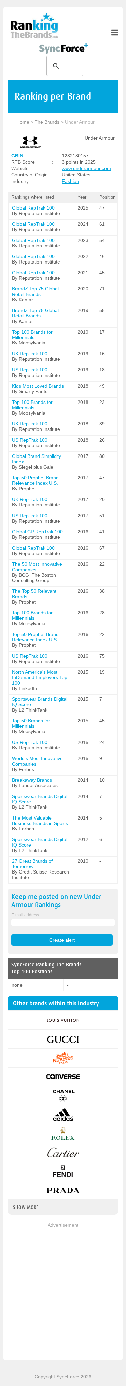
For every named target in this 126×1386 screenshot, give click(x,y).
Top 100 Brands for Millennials (32, 334)
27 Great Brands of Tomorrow (32, 863)
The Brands (47, 122)
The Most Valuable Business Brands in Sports (40, 820)
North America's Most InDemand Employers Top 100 (39, 677)
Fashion (70, 181)
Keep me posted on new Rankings (56, 901)
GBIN (17, 155)
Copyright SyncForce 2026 (63, 1376)
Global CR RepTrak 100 (37, 531)
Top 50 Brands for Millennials (31, 723)
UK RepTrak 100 (29, 353)
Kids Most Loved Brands (38, 386)
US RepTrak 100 (29, 369)
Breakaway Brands (32, 780)
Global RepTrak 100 (33, 208)
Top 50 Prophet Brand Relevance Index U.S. (35, 480)
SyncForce (23, 965)
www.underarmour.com (86, 168)
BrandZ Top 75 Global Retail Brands (35, 291)
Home (22, 122)
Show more (25, 1207)
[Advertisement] (63, 1292)
